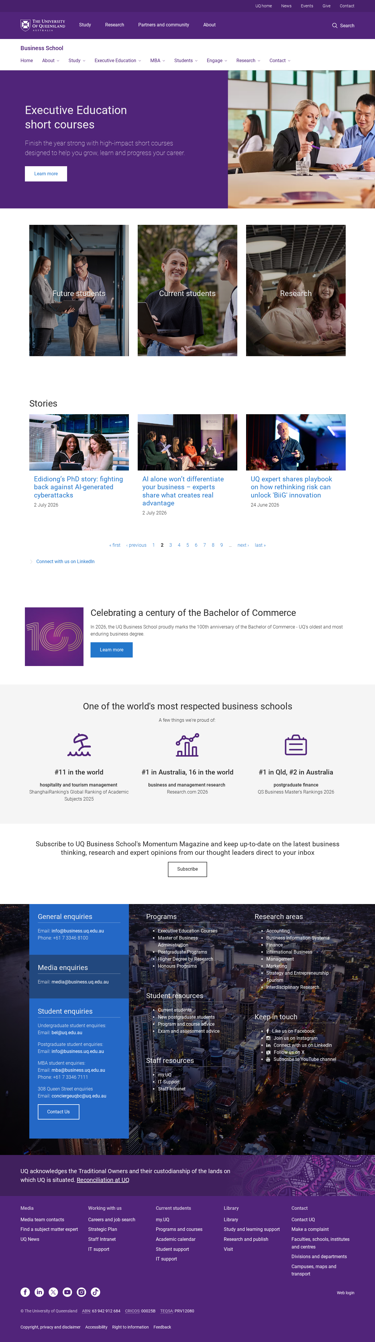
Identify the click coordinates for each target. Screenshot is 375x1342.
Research (114, 25)
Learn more (46, 173)
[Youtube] (67, 1293)
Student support (172, 1249)
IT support (98, 1249)
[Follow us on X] (53, 1293)
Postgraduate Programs (182, 952)
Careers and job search (111, 1219)
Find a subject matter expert (49, 1229)
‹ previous (136, 545)
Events (307, 6)
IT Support (169, 1082)
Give (326, 6)
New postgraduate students (186, 1017)
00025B (148, 1311)
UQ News (30, 1239)
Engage (214, 60)
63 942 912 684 (106, 1311)
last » (260, 545)
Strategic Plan (102, 1229)
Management (280, 959)
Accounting (278, 931)
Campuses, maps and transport (314, 1270)
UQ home (263, 6)
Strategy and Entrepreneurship (297, 973)
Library (231, 1219)
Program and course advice (186, 1024)
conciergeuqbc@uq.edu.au (79, 1096)
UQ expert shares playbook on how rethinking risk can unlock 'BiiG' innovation (291, 487)
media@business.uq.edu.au (80, 982)
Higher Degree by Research (185, 959)
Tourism (274, 980)
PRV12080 (184, 1311)
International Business (289, 952)
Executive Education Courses (187, 931)
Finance (274, 945)
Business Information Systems (298, 938)
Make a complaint (310, 1229)
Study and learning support (252, 1229)
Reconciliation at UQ (103, 1179)
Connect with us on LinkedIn (65, 561)
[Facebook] (25, 1293)
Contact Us (58, 1112)
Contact (347, 6)
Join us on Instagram (296, 1038)
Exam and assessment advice (188, 1031)
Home (27, 60)
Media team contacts (42, 1219)
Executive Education (115, 60)
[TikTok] (95, 1293)
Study (85, 25)
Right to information (130, 1327)
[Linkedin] (39, 1293)
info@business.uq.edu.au (78, 931)
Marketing (276, 966)
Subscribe (187, 869)
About (209, 25)
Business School (42, 48)
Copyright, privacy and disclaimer (51, 1327)
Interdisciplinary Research (292, 987)
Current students (175, 1010)
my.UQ (164, 1075)
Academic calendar (175, 1239)
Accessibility (96, 1327)
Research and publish (246, 1239)
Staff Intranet (171, 1089)
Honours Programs (177, 966)
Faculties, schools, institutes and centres (321, 1243)
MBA (155, 60)
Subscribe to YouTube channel (305, 1059)
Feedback (162, 1327)
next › (243, 545)
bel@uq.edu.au (67, 1032)
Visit (228, 1249)
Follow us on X (289, 1052)
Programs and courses (179, 1229)
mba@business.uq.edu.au (78, 1070)
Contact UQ (303, 1219)
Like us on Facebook (293, 1031)
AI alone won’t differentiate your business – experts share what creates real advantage (183, 491)
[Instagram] (81, 1293)
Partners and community (163, 25)
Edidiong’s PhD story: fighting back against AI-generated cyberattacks (78, 487)
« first (114, 545)
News (286, 6)
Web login (345, 1292)
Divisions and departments (319, 1256)
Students (183, 60)
